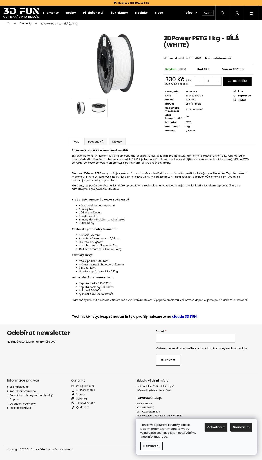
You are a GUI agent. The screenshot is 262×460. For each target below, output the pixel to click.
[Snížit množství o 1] (199, 81)
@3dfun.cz (82, 407)
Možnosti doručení (218, 58)
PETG (188, 122)
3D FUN (80, 394)
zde (164, 437)
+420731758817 (85, 390)
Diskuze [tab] (117, 141)
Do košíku (240, 81)
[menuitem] (50, 13)
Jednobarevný (194, 109)
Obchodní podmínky (23, 403)
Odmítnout (216, 427)
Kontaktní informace (23, 391)
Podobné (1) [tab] (95, 141)
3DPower (238, 69)
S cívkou (190, 99)
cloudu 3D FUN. (185, 316)
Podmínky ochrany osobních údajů (31, 395)
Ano (188, 116)
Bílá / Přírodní (193, 103)
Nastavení (151, 446)
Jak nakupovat (19, 387)
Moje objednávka (20, 408)
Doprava (15, 399)
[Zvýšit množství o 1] (217, 81)
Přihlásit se (168, 360)
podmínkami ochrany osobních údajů (222, 348)
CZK (207, 13)
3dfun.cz (81, 398)
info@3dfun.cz (85, 386)
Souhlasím (241, 427)
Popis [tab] (76, 141)
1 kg (188, 126)
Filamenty (191, 91)
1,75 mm (190, 130)
